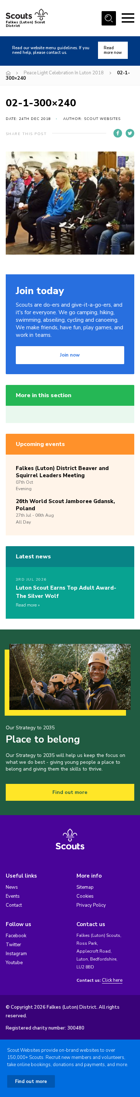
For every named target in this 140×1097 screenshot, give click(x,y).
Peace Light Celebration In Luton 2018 (64, 73)
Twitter (13, 945)
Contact (14, 905)
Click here (112, 980)
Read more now (113, 50)
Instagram (16, 953)
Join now (70, 355)
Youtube (14, 962)
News (12, 887)
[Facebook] (117, 133)
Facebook (16, 936)
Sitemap (85, 887)
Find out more (69, 792)
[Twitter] (130, 133)
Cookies (85, 896)
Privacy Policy (91, 905)
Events (13, 896)
